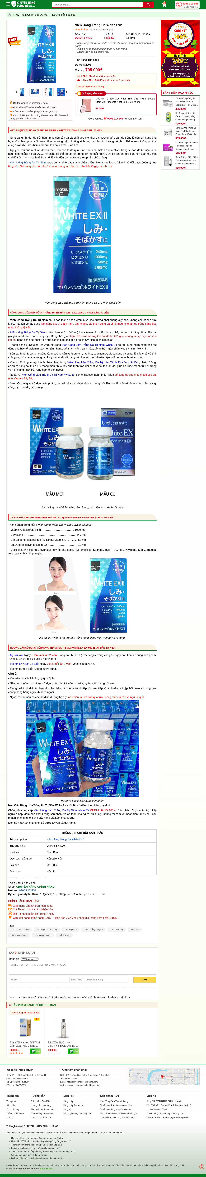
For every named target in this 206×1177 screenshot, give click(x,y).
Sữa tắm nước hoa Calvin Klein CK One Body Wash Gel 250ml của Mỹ (63, 1045)
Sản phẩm (11, 1105)
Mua (38, 1051)
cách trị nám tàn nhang (47, 929)
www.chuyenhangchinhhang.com (84, 1085)
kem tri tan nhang (19, 935)
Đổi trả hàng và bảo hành (42, 1113)
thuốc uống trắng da (94, 929)
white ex (135, 929)
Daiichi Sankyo (83, 37)
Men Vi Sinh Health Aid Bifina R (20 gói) (118, 1113)
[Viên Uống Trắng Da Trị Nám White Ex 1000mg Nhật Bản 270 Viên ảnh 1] (82, 297)
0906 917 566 (190, 5)
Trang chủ (11, 1101)
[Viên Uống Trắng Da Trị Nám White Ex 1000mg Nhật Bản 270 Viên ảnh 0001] (82, 795)
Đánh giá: (14, 959)
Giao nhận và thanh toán (42, 1109)
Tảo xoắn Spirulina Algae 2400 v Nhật (117, 1117)
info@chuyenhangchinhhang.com (168, 1113)
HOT (37, 1019)
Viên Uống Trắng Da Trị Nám (28, 162)
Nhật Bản (109, 37)
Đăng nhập (68, 1101)
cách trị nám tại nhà (20, 929)
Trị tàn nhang (117, 929)
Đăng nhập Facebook (73, 1105)
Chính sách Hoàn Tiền (41, 1117)
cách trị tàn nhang (43, 935)
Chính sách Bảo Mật (40, 1101)
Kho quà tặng (12, 1109)
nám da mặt (65, 935)
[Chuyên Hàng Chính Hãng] (10, 14)
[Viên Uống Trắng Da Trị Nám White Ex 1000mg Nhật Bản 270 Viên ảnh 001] (82, 632)
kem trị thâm (71, 929)
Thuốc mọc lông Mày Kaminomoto (116, 1109)
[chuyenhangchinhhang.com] (23, 4)
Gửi (144, 979)
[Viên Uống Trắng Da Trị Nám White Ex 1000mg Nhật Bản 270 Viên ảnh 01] (82, 502)
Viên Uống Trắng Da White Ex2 (65, 839)
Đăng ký (67, 1109)
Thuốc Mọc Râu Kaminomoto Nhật (116, 1105)
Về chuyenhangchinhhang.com (77, 1113)
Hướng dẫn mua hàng (41, 1105)
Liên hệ (9, 1117)
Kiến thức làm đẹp (15, 1113)
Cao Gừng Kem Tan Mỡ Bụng (114, 1101)
